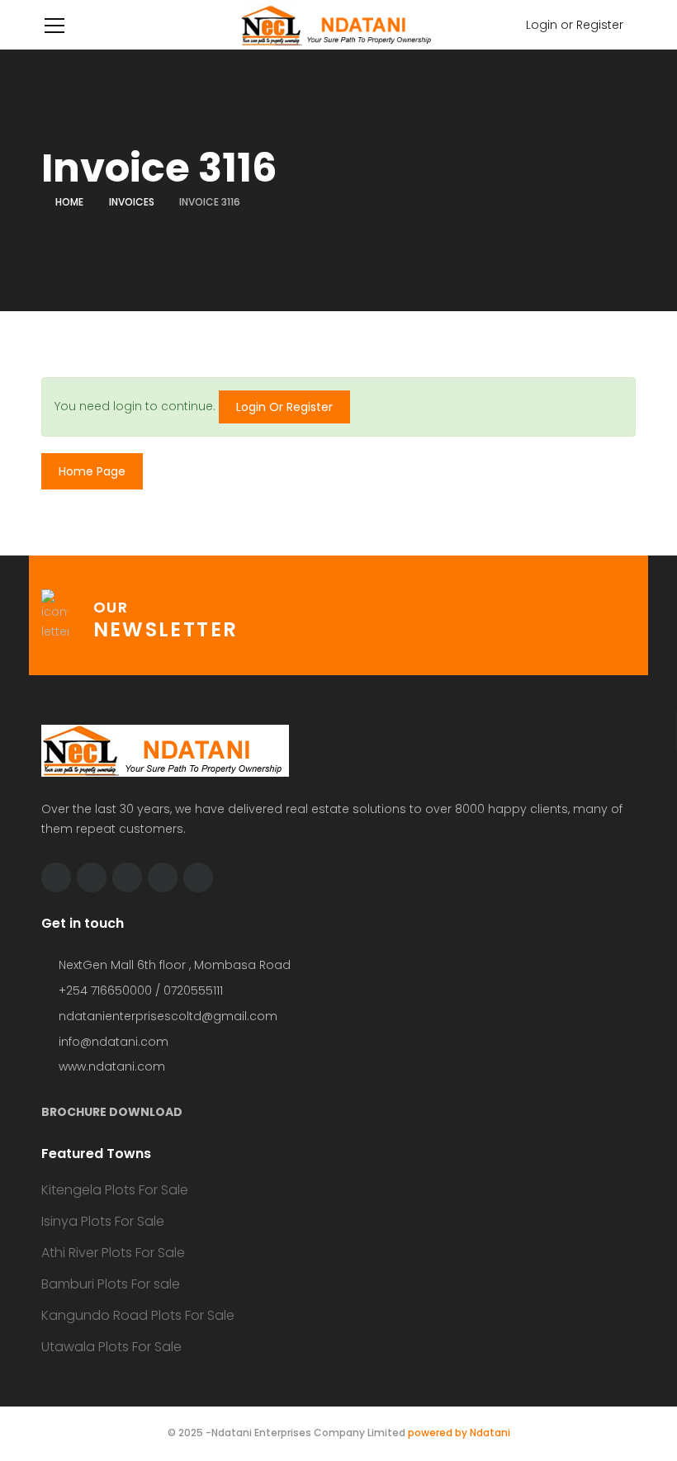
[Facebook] (92, 877)
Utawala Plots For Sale (111, 1346)
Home (69, 202)
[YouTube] (163, 877)
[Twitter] (56, 877)
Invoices (131, 202)
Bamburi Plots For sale (110, 1283)
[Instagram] (198, 877)
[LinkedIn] (127, 877)
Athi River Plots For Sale (113, 1252)
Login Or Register (284, 407)
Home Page (92, 471)
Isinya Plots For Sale (102, 1221)
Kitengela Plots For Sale (114, 1189)
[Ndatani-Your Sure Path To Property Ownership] (338, 25)
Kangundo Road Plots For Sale (137, 1315)
